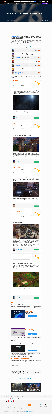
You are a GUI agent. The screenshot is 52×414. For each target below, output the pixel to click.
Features (10, 6)
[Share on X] (44, 20)
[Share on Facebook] (42, 20)
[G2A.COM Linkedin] (11, 401)
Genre (27, 47)
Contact (5, 407)
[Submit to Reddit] (47, 20)
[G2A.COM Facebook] (5, 401)
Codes (11, 396)
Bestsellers (17, 3)
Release (23, 47)
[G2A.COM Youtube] (8, 401)
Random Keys (31, 3)
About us (45, 396)
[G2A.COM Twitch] (15, 401)
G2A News (8, 6)
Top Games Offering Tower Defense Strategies (26, 378)
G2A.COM (5, 6)
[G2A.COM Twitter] (6, 401)
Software (38, 3)
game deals (17, 365)
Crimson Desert (18, 65)
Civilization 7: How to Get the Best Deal (18, 390)
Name (18, 47)
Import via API (19, 407)
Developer (31, 47)
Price (35, 47)
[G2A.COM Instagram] (10, 401)
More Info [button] (32, 334)
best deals (13, 365)
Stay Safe (15, 407)
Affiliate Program (10, 406)
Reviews (18, 396)
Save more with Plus (45, 3)
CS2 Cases (24, 3)
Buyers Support (15, 405)
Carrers (5, 408)
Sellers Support (19, 405)
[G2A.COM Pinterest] (13, 401)
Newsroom (5, 406)
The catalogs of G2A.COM (15, 36)
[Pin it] (45, 20)
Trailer (39, 47)
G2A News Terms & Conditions (29, 411)
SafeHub (22, 396)
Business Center (20, 408)
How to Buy (15, 406)
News (9, 396)
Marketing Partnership (10, 405)
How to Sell (19, 406)
